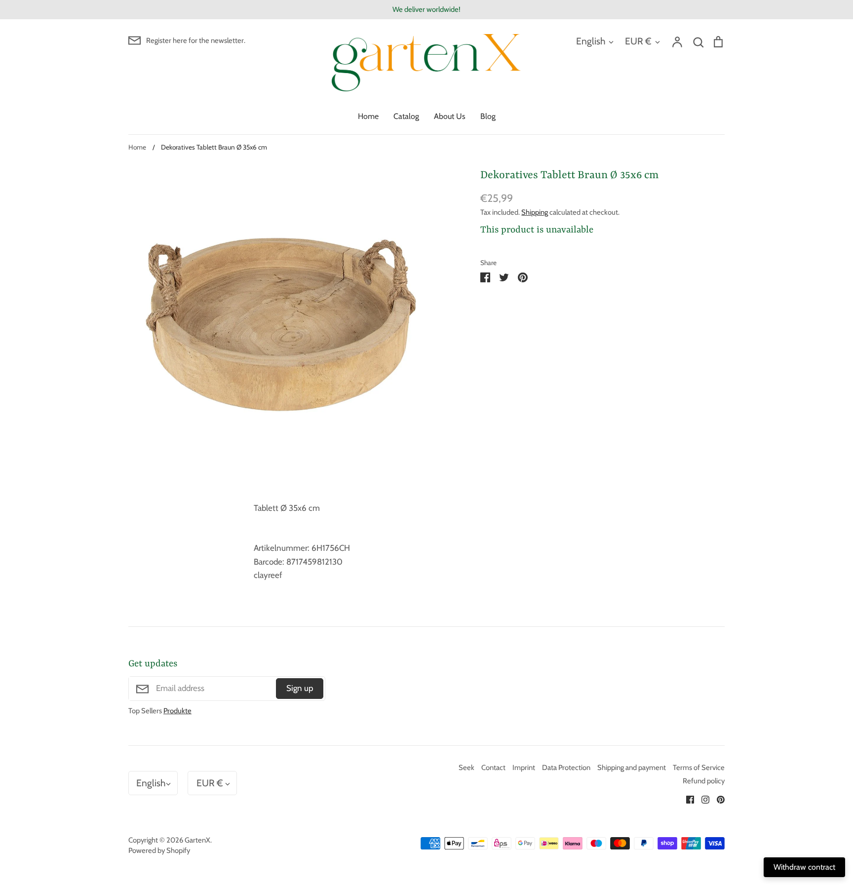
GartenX (197, 840)
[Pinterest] (717, 799)
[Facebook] (686, 799)
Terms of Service (699, 767)
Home (368, 116)
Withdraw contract (804, 867)
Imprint (523, 767)
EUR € (638, 41)
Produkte (177, 710)
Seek (466, 767)
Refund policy (704, 780)
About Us (449, 116)
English (590, 41)
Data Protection (566, 767)
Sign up (299, 688)
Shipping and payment (631, 767)
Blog (488, 116)
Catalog (406, 116)
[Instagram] (701, 799)
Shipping (534, 212)
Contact (493, 767)
